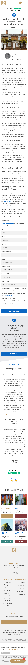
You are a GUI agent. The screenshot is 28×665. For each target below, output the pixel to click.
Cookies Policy (12, 630)
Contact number (6, 251)
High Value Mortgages (7, 584)
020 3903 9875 (14, 555)
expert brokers (8, 202)
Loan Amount (5, 281)
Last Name (4, 244)
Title (3, 229)
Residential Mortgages (7, 589)
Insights (21, 586)
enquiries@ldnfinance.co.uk (14, 560)
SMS (19, 301)
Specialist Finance (8, 594)
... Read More (6, 414)
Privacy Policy (8, 295)
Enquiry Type (5, 266)
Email (3, 259)
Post (25, 301)
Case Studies (21, 583)
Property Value (6, 274)
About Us (21, 589)
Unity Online (17, 635)
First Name (4, 237)
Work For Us (21, 595)
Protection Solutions (8, 599)
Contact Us (21, 592)
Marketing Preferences (8, 298)
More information (13, 649)
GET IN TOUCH (14, 353)
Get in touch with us (7, 224)
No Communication (8, 304)
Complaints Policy (21, 630)
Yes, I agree (5, 653)
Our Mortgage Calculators (8, 605)
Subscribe (14, 622)
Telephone (12, 301)
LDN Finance (3, 3)
